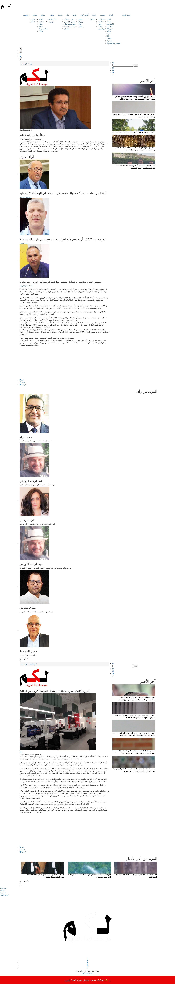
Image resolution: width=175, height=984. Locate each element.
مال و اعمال (52, 19)
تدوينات (66, 26)
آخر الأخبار (33, 664)
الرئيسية (26, 15)
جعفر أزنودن (24, 243)
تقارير (33, 19)
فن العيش (101, 28)
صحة (40, 26)
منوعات (102, 15)
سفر (100, 24)
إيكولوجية (110, 24)
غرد (22, 380)
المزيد (111, 15)
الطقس (109, 26)
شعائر (100, 26)
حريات (94, 15)
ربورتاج (80, 21)
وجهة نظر (67, 24)
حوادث (41, 21)
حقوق (92, 19)
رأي (67, 15)
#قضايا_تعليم (43, 28)
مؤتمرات (51, 21)
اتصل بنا (3, 892)
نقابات (41, 31)
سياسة (34, 15)
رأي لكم (67, 19)
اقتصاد (52, 15)
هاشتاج (66, 28)
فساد (109, 21)
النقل (41, 24)
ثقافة (74, 15)
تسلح (109, 31)
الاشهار (2, 890)
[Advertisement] (64, 362)
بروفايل (81, 26)
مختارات (101, 19)
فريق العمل (126, 15)
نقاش (73, 21)
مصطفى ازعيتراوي (26, 285)
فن (72, 19)
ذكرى (109, 33)
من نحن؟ (3, 888)
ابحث (136, 65)
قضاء (41, 19)
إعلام (109, 19)
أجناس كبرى (84, 15)
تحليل (33, 21)
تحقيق (80, 19)
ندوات (73, 24)
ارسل (23, 384)
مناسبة (100, 21)
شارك (23, 382)
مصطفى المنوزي (25, 197)
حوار (79, 24)
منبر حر (67, 21)
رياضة (60, 15)
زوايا (108, 36)
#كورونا (109, 28)
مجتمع (43, 15)
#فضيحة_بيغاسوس (113, 43)
